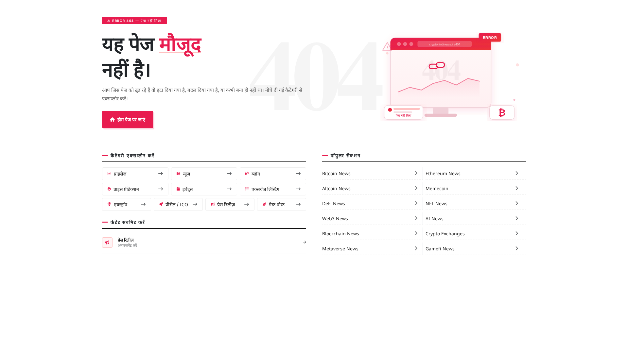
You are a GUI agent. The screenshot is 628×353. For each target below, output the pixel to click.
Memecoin (437, 188)
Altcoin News (336, 188)
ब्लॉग (256, 173)
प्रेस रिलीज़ (226, 204)
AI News (435, 218)
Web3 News (335, 218)
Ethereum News (443, 173)
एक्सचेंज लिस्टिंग (265, 189)
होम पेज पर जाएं (131, 119)
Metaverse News (340, 248)
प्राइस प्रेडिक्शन (126, 189)
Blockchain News (340, 233)
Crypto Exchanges (445, 233)
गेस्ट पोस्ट (277, 204)
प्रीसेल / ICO (177, 204)
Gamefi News (440, 248)
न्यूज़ (186, 173)
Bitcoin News (336, 173)
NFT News (436, 203)
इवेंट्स (188, 189)
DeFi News (333, 203)
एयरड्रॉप (120, 204)
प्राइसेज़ (120, 173)
